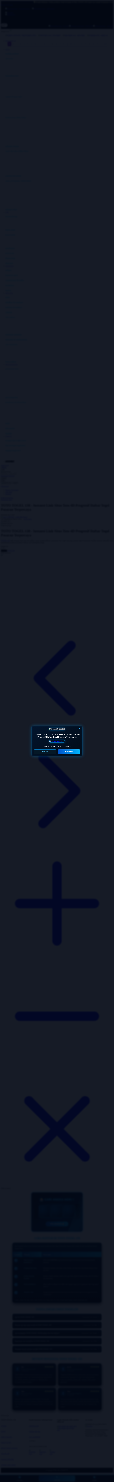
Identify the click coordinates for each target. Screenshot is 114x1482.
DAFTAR (69, 752)
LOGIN (45, 752)
